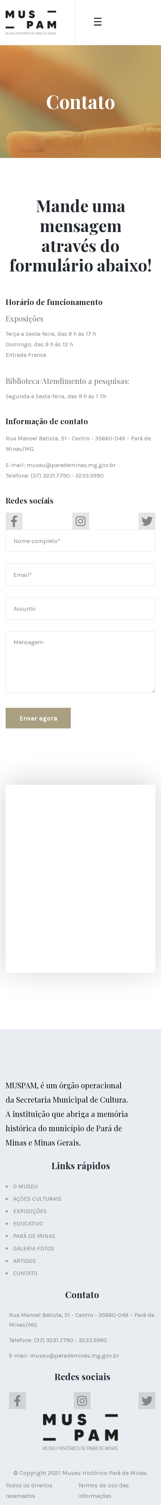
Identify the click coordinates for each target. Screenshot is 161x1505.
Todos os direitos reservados (29, 1490)
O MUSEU (25, 1186)
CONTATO (25, 1273)
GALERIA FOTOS (33, 1248)
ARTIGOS (24, 1260)
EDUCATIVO (28, 1223)
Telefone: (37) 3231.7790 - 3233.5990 (55, 475)
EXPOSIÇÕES (30, 1211)
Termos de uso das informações (103, 1490)
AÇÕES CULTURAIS (37, 1198)
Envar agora (38, 718)
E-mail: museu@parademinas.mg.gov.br (61, 465)
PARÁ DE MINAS (34, 1236)
